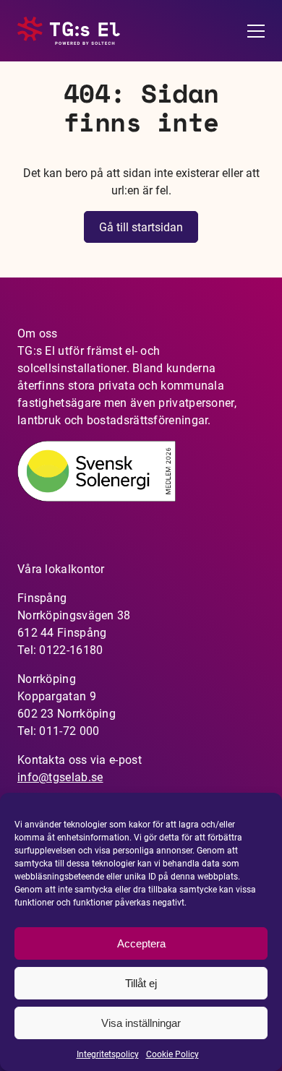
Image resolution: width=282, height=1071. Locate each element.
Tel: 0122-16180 (60, 650)
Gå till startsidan (141, 227)
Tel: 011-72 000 (58, 731)
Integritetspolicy (108, 1054)
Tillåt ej (141, 983)
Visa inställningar (141, 1023)
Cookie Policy (172, 1054)
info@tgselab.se (60, 777)
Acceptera (141, 943)
